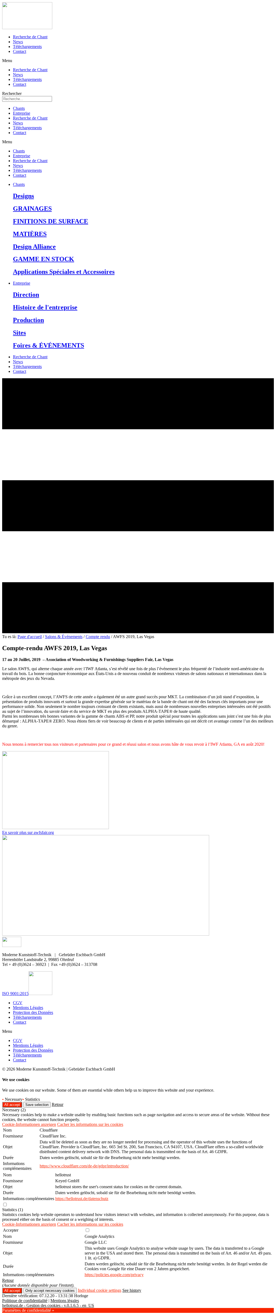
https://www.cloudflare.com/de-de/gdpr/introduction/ (84, 1166)
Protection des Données (33, 1012)
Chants (19, 108)
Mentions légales (64, 1300)
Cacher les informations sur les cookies (90, 1124)
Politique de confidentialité (24, 1300)
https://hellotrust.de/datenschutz (81, 1198)
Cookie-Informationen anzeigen (29, 1124)
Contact (19, 51)
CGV (17, 1002)
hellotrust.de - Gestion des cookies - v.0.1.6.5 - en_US (48, 1305)
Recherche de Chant (30, 37)
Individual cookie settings (99, 1290)
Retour (57, 1104)
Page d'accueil (30, 636)
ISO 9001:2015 (15, 993)
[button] (138, 60)
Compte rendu (98, 636)
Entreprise (21, 113)
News (18, 41)
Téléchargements (27, 46)
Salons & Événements (63, 636)
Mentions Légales (28, 1007)
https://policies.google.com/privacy (114, 1274)
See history (131, 1290)
